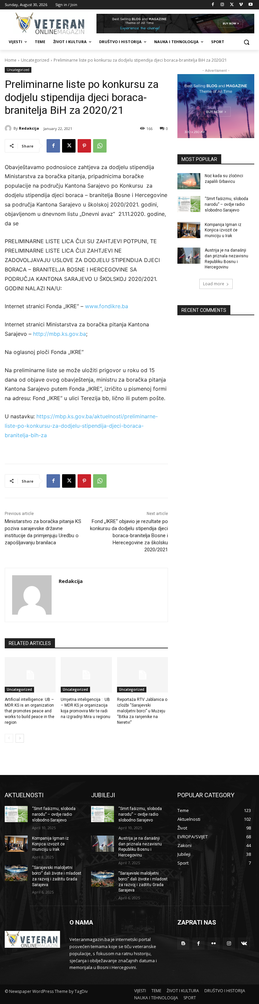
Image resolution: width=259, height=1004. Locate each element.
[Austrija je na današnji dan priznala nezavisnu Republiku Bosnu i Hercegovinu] (188, 256)
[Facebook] (213, 5)
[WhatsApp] (100, 146)
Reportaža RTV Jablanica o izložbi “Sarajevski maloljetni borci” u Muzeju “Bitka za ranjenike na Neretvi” (142, 710)
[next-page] (20, 738)
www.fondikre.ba (106, 306)
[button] (246, 42)
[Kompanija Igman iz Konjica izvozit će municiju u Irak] (188, 230)
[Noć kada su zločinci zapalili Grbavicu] (188, 181)
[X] (232, 5)
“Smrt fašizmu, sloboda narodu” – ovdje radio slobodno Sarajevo (226, 204)
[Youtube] (250, 5)
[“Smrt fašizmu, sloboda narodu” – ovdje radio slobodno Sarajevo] (188, 204)
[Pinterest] (84, 146)
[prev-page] (9, 738)
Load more (213, 284)
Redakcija (29, 128)
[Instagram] (222, 5)
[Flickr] (214, 943)
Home (11, 60)
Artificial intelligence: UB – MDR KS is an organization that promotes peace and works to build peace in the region (29, 710)
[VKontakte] (244, 943)
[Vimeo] (241, 5)
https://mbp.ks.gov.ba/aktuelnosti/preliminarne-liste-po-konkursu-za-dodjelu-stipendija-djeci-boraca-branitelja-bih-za (81, 426)
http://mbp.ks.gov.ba (59, 333)
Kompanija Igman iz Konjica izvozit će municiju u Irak (223, 230)
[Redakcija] (9, 128)
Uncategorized (35, 60)
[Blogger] (183, 943)
